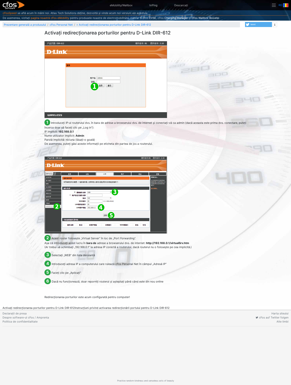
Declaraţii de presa (15, 313)
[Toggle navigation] (274, 5)
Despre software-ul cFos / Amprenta (26, 317)
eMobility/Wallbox (121, 5)
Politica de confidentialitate (20, 321)
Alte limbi (282, 321)
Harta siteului (279, 313)
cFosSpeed (10, 13)
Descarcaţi (181, 5)
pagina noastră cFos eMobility (50, 18)
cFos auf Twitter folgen (273, 317)
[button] (258, 24)
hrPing (153, 5)
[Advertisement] (145, 352)
